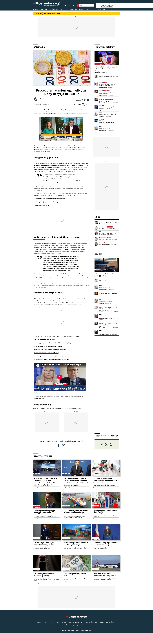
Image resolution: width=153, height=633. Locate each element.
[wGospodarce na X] (69, 5)
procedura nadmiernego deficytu (59, 408)
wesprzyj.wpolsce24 (39, 398)
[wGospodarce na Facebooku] (65, 5)
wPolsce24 (61, 396)
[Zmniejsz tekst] (87, 105)
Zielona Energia (103, 9)
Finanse (41, 9)
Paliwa (60, 9)
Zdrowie (92, 9)
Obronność (66, 9)
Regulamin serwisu (66, 630)
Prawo (50, 9)
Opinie (110, 9)
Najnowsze (35, 9)
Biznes (45, 9)
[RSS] (73, 5)
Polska (47, 408)
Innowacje (81, 9)
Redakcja (84, 625)
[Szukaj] (78, 5)
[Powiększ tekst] (83, 104)
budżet (34, 408)
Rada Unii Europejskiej (75, 408)
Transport (55, 9)
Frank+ (97, 9)
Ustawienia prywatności (86, 630)
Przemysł (87, 9)
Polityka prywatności (75, 630)
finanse (43, 408)
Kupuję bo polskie (74, 9)
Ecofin (38, 408)
